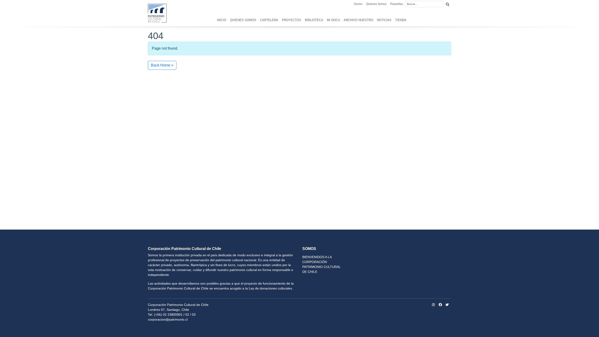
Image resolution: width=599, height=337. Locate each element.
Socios (358, 4)
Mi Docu (333, 20)
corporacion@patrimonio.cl (168, 319)
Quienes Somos (376, 4)
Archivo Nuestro (358, 20)
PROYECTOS (291, 20)
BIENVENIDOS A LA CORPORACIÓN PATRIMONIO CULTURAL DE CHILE (321, 264)
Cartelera (269, 20)
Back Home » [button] (162, 65)
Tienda (400, 20)
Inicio (221, 20)
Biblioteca (314, 20)
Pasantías (396, 4)
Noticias (384, 20)
